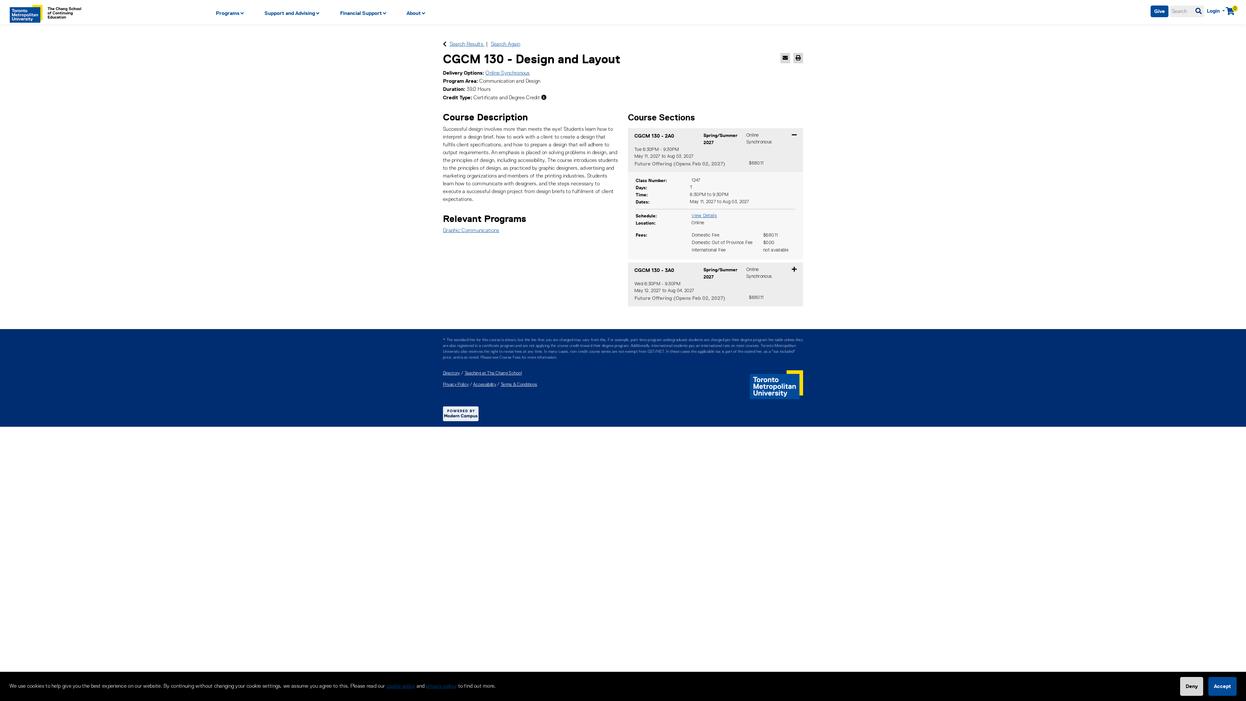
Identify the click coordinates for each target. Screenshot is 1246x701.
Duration (453, 89)
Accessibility (484, 385)
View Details (704, 216)
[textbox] (1187, 11)
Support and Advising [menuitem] (289, 13)
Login (1214, 11)
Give (1159, 11)
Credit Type (456, 97)
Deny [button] (1192, 686)
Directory (451, 373)
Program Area (459, 81)
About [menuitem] (414, 13)
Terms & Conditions (519, 385)
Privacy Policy (456, 385)
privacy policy (441, 686)
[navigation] (522, 13)
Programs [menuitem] (227, 13)
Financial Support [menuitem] (361, 13)
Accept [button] (1222, 686)
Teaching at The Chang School (493, 373)
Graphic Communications (471, 230)
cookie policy (400, 686)
